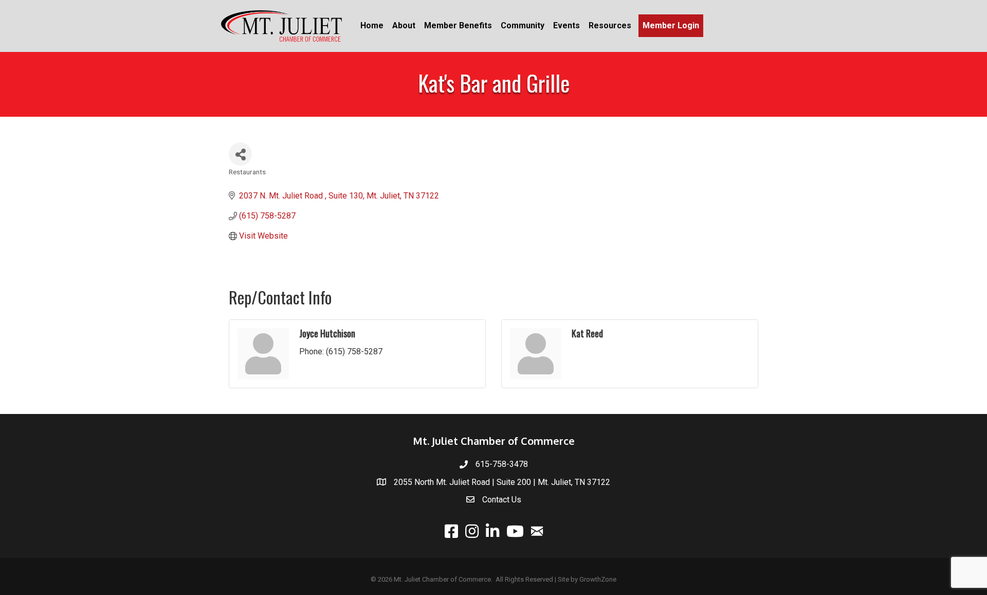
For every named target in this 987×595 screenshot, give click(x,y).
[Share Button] (240, 154)
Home (371, 25)
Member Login (671, 25)
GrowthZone (597, 579)
